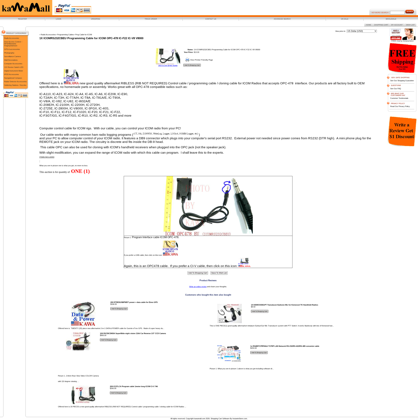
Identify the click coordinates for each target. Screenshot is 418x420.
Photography (9, 53)
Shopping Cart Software (220, 419)
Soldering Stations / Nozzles (15, 85)
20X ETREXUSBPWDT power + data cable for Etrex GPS (134, 302)
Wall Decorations (11, 60)
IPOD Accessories (11, 74)
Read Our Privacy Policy (400, 106)
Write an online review (198, 287)
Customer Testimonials (399, 98)
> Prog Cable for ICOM (83, 35)
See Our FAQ (395, 89)
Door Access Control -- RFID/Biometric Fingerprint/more (13, 44)
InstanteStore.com (240, 419)
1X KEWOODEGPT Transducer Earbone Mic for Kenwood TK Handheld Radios (284, 305)
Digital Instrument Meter (13, 71)
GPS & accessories (12, 49)
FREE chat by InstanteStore (402, 41)
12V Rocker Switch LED (13, 67)
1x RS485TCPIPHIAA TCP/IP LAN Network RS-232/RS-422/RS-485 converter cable (284, 346)
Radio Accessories (11, 38)
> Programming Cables (65, 35)
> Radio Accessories (47, 35)
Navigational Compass (13, 78)
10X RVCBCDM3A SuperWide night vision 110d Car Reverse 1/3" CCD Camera (133, 333)
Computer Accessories (13, 64)
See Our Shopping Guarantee (402, 81)
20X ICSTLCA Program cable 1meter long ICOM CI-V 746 (134, 386)
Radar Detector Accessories (15, 82)
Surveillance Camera (12, 56)
